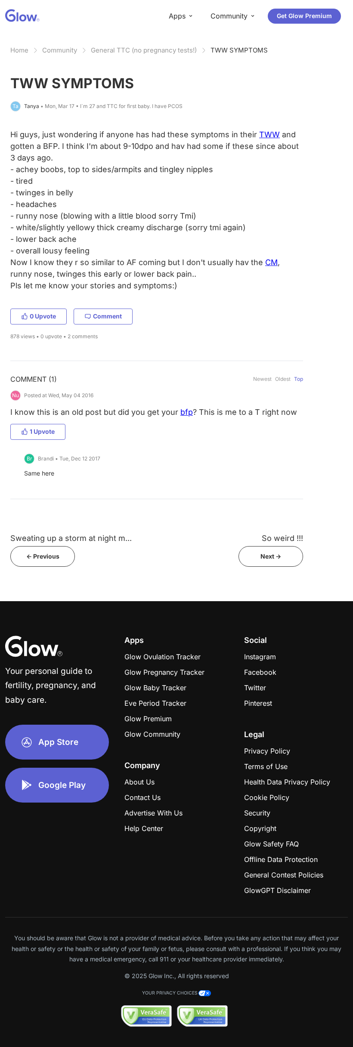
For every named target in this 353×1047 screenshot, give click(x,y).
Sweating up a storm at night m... (71, 538)
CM (271, 262)
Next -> (270, 556)
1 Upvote (42, 431)
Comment (107, 316)
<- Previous (42, 556)
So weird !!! (282, 538)
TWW (269, 134)
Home (19, 50)
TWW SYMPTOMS (239, 50)
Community (59, 50)
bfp (186, 412)
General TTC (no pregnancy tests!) (144, 50)
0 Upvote (43, 316)
